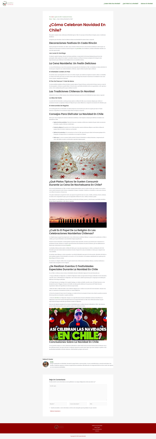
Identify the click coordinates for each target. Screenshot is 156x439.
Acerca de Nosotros (97, 429)
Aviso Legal (97, 427)
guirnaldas (78, 48)
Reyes (50, 258)
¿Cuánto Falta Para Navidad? (112, 3)
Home (50, 19)
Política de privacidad (97, 425)
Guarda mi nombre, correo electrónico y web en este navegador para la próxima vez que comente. (74, 407)
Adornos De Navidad (147, 3)
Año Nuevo (57, 297)
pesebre (69, 245)
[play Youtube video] (78, 324)
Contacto (97, 431)
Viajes (54, 19)
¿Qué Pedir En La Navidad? (130, 3)
